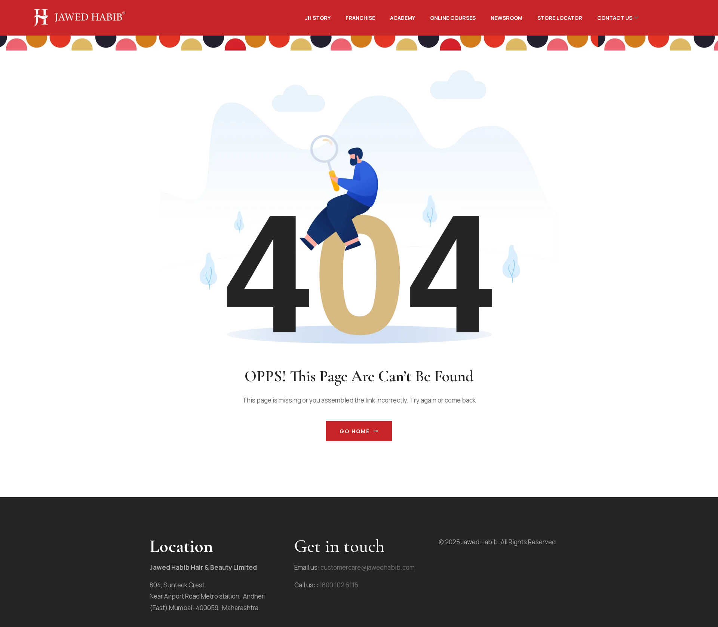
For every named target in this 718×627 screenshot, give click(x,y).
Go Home (355, 431)
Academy (402, 17)
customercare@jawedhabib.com (367, 567)
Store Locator (559, 17)
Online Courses (453, 17)
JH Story (318, 17)
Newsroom (506, 17)
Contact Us (614, 17)
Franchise (360, 17)
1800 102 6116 (338, 585)
